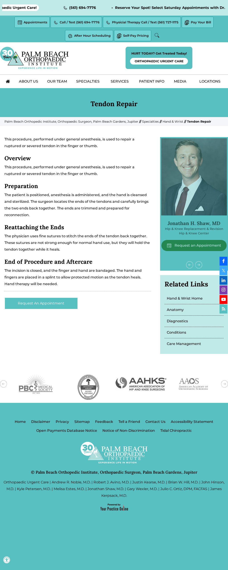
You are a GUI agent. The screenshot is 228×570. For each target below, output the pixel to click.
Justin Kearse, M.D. (148, 482)
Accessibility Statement (192, 422)
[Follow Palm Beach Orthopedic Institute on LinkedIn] (223, 280)
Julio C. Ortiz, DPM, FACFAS (183, 489)
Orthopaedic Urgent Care (26, 482)
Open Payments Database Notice (66, 430)
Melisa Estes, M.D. (69, 489)
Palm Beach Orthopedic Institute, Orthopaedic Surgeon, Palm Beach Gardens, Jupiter (71, 122)
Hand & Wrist (173, 122)
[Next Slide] (198, 264)
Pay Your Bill (201, 22)
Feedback (104, 422)
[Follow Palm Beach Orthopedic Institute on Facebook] (223, 261)
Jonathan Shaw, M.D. (106, 489)
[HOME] (8, 81)
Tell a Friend (129, 422)
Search (157, 35)
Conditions (176, 332)
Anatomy (175, 310)
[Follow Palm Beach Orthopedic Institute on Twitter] (223, 270)
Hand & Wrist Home (185, 298)
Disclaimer (40, 422)
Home (20, 422)
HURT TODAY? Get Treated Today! (159, 57)
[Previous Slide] (189, 264)
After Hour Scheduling (92, 36)
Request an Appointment (197, 245)
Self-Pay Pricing (136, 36)
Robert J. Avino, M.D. (111, 482)
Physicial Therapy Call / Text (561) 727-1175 (145, 22)
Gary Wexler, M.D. (142, 489)
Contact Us (155, 422)
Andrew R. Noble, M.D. (71, 482)
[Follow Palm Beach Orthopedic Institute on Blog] (223, 308)
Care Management (184, 344)
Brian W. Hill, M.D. (183, 482)
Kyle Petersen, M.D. (34, 489)
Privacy (62, 422)
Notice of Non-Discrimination (128, 430)
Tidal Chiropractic (176, 430)
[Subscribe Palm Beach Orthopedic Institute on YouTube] (223, 299)
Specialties (150, 122)
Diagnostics (177, 321)
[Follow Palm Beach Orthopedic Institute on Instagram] (223, 289)
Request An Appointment (41, 303)
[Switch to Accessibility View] (6, 560)
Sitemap (82, 422)
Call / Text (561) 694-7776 (80, 22)
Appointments (35, 22)
